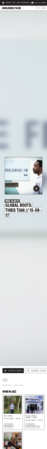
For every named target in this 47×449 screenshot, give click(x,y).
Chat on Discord (40, 3)
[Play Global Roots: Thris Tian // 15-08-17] (36, 188)
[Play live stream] (3, 2)
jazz (5, 380)
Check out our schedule (18, 3)
